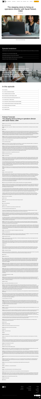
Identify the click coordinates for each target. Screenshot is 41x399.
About (27, 1)
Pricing (21, 1)
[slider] (38, 38)
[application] (20, 38)
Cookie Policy (29, 390)
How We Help (9, 1)
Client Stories (24, 1)
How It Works (18, 1)
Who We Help (13, 1)
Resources (31, 1)
